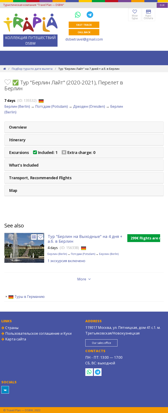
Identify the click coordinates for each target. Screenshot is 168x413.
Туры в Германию (29, 296)
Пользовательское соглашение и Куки (38, 333)
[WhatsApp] (78, 14)
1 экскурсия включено (66, 260)
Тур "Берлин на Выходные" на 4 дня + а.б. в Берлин (85, 239)
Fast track (83, 24)
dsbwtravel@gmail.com (84, 39)
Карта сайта (15, 339)
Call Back (84, 32)
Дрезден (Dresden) (89, 106)
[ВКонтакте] (5, 390)
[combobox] (162, 5)
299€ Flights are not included (145, 238)
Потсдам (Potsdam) (51, 106)
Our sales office (101, 343)
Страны (11, 327)
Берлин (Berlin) (17, 106)
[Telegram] (90, 14)
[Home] (4, 69)
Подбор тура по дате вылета (32, 69)
